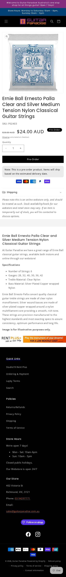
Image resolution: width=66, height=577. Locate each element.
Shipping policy (51, 566)
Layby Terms (13, 381)
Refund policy (54, 561)
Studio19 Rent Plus (16, 367)
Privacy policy (17, 566)
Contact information (34, 570)
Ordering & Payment (17, 373)
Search (10, 387)
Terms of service (33, 566)
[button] (6, 21)
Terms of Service (15, 427)
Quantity (6, 142)
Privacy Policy (13, 414)
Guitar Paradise (19, 561)
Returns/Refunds (15, 407)
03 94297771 (22, 498)
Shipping (5, 137)
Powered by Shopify (36, 561)
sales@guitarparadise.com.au (22, 511)
